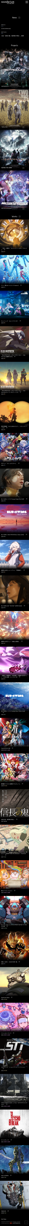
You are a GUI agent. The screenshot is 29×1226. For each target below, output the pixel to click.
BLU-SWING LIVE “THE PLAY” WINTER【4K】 (11, 606)
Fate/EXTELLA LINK (5, 748)
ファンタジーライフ (6, 1033)
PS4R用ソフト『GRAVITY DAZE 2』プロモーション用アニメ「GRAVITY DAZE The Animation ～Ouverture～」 (14, 853)
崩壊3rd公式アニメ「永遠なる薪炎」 (10, 641)
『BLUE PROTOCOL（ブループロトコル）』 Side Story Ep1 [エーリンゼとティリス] (13, 391)
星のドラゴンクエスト (6, 890)
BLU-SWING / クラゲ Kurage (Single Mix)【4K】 (12, 499)
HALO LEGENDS (5, 1175)
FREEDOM (3, 1211)
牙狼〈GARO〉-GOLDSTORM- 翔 (9, 962)
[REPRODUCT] (14, 88)
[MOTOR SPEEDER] (14, 210)
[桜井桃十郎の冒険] (14, 170)
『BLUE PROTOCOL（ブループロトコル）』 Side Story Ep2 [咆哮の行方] (13, 355)
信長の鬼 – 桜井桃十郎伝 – (8, 819)
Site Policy (3, 1219)
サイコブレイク (5, 1140)
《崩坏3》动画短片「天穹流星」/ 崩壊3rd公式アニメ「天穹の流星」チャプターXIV (14, 676)
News (14, 17)
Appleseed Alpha (5, 997)
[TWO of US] (14, 129)
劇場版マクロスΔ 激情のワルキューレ (10, 784)
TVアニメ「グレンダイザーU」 (9, 463)
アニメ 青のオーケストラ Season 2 (10, 285)
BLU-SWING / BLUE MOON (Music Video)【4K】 (12, 534)
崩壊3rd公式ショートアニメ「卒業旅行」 (11, 570)
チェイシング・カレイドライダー (9, 321)
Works (14, 216)
